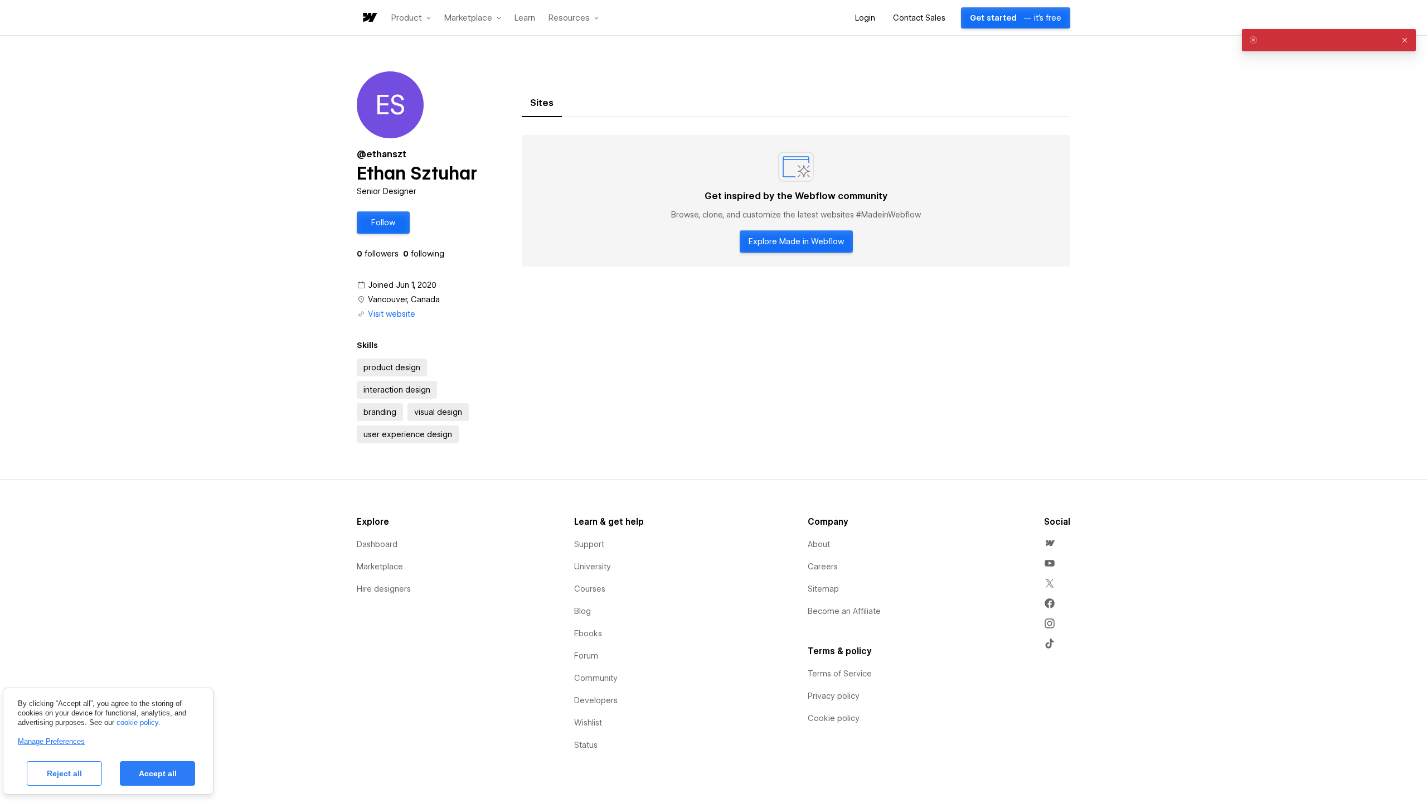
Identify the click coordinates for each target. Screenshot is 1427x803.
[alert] (1329, 40)
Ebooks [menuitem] (588, 633)
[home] (369, 18)
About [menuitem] (819, 544)
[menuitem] (1049, 543)
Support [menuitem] (589, 544)
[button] (411, 18)
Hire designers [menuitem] (384, 588)
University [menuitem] (592, 566)
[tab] (542, 103)
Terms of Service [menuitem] (840, 673)
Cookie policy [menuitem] (834, 718)
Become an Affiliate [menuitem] (844, 611)
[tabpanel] (796, 200)
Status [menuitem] (586, 745)
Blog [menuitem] (582, 611)
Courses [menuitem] (589, 588)
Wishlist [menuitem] (588, 722)
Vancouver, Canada (404, 299)
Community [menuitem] (596, 678)
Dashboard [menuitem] (377, 544)
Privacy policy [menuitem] (834, 695)
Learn (525, 18)
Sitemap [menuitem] (823, 588)
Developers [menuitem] (596, 700)
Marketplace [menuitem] (380, 566)
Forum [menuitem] (586, 655)
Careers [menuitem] (823, 566)
